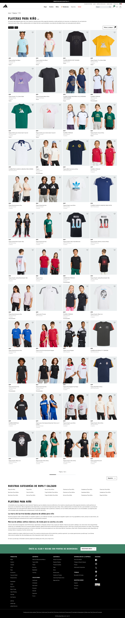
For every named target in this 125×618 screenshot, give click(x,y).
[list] (55, 27)
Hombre (51, 7)
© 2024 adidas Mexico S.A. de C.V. (62, 616)
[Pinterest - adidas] (105, 572)
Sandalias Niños (85, 492)
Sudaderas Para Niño (105, 492)
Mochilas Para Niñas (13, 492)
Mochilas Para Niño (13, 495)
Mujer (45, 7)
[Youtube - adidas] (105, 580)
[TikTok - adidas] (105, 576)
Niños (57, 7)
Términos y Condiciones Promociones (62, 612)
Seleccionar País (88, 612)
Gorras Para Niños (49, 489)
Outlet (79, 7)
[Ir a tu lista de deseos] (117, 7)
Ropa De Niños (103, 495)
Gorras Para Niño (30, 495)
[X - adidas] (105, 568)
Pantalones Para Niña (86, 495)
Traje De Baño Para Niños (51, 492)
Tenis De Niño (29, 492)
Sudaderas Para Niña (86, 489)
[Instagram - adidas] (105, 564)
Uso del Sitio (50, 612)
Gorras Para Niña (67, 495)
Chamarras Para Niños (69, 492)
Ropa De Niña (11, 489)
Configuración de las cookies (29, 612)
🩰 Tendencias (65, 7)
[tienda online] (5, 6)
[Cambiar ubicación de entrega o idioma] (120, 4)
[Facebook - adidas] (105, 560)
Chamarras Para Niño (68, 489)
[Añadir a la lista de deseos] (33, 32)
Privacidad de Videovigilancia (77, 612)
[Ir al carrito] (120, 7)
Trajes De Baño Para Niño (51, 495)
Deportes (73, 7)
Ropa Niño (29, 489)
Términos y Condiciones (42, 612)
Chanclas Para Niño (105, 489)
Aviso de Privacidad (97, 612)
